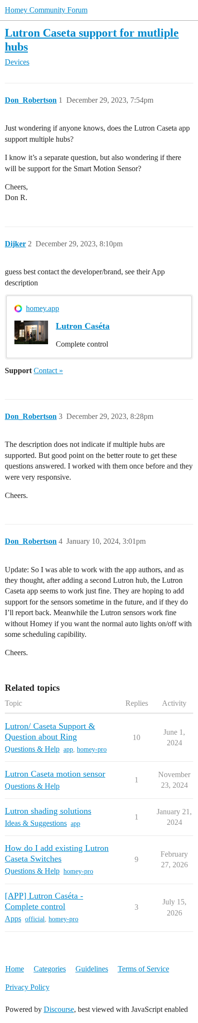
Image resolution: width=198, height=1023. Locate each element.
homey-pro (92, 749)
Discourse (59, 1009)
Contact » (48, 370)
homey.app (42, 308)
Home (14, 969)
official (35, 919)
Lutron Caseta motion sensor (55, 774)
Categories (50, 969)
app (68, 749)
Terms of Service (143, 969)
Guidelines (91, 969)
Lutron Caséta (83, 326)
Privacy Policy (27, 987)
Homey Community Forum (46, 10)
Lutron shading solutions (48, 811)
